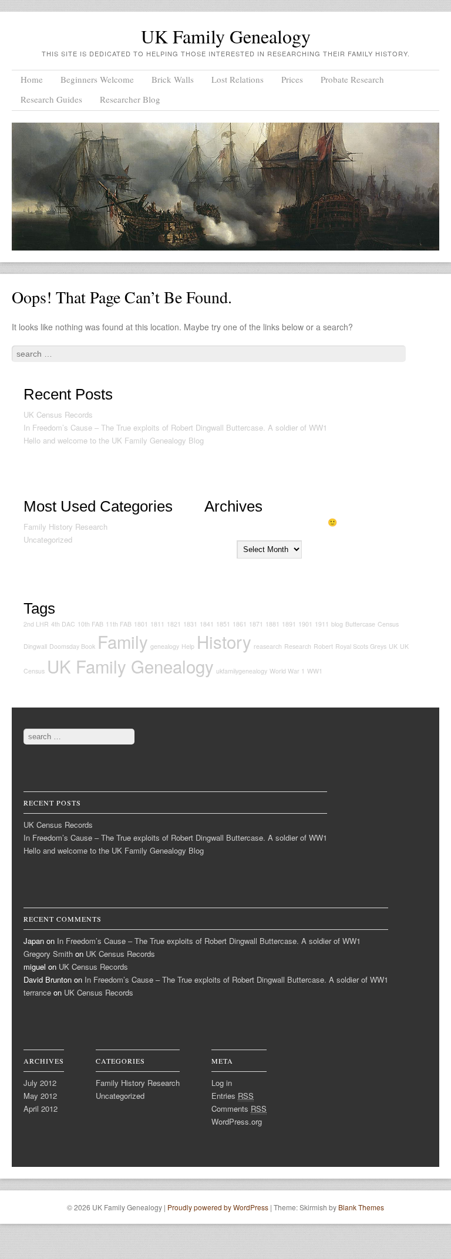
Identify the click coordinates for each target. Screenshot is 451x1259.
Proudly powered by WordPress (217, 1207)
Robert (323, 646)
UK (393, 646)
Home (32, 79)
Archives (219, 548)
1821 (174, 624)
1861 (240, 624)
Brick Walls (173, 79)
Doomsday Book (72, 646)
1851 (223, 624)
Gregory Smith (48, 953)
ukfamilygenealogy (241, 670)
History (224, 641)
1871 (256, 624)
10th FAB (90, 624)
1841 (207, 624)
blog (337, 624)
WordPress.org (236, 1121)
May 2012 (40, 1095)
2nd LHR (36, 624)
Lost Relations (237, 79)
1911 (322, 624)
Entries (232, 1095)
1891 (289, 624)
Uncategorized (47, 539)
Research (297, 646)
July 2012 (39, 1082)
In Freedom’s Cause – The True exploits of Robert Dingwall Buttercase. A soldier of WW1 (175, 427)
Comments (239, 1108)
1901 (305, 624)
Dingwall (35, 646)
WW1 (314, 670)
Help (187, 646)
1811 (157, 624)
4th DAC (63, 624)
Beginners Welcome (97, 79)
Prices (292, 79)
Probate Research (352, 79)
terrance (37, 992)
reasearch (268, 646)
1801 (141, 624)
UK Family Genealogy (226, 36)
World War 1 (287, 670)
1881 (272, 624)
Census (388, 624)
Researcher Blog (130, 99)
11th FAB (119, 624)
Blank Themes (361, 1207)
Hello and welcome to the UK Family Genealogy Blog (113, 440)
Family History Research (65, 526)
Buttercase (360, 624)
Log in (221, 1082)
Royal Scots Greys (360, 646)
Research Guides (51, 99)
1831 (190, 624)
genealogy (164, 646)
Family (122, 641)
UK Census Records (58, 414)
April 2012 (40, 1108)
